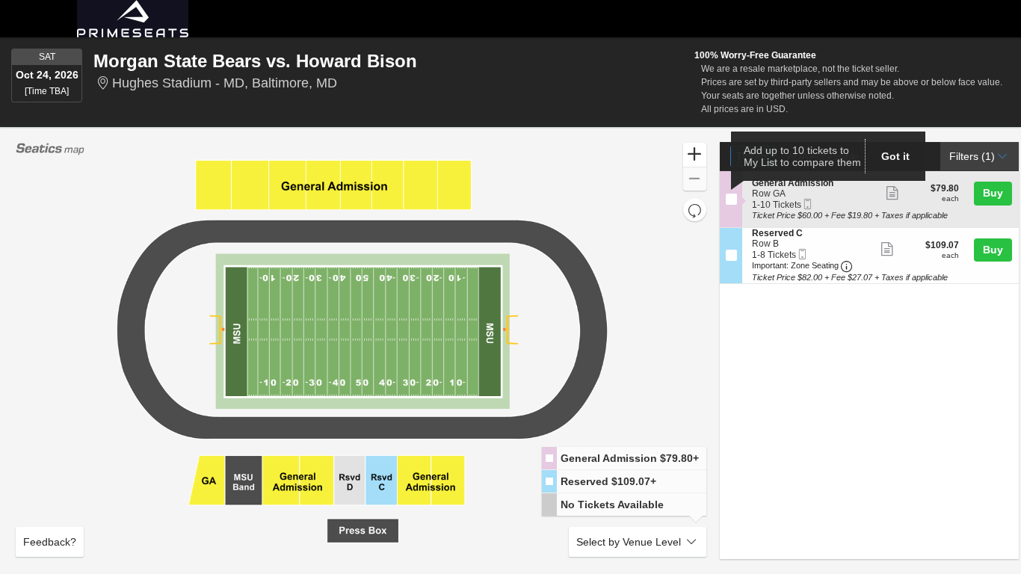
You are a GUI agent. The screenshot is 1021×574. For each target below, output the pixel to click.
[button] (694, 155)
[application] (361, 350)
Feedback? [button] (49, 542)
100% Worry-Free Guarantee (755, 55)
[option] (624, 458)
